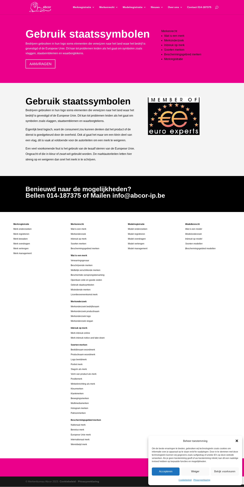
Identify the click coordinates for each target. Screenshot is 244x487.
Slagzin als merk (79, 369)
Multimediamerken (80, 403)
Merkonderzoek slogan (82, 321)
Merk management (22, 253)
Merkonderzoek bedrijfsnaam (85, 306)
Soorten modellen (194, 243)
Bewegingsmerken (80, 398)
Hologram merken (79, 408)
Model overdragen (137, 239)
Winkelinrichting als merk (83, 384)
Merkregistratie (82, 7)
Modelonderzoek (193, 234)
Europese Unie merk (81, 434)
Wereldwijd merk (79, 444)
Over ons (173, 7)
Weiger (195, 471)
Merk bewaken (20, 239)
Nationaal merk (78, 425)
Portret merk (77, 364)
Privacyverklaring (201, 480)
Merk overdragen (21, 243)
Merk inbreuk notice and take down (88, 338)
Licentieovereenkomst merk (84, 294)
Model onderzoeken (137, 229)
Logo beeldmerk (79, 359)
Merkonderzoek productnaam (85, 311)
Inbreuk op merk (174, 45)
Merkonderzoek (174, 40)
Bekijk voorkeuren (224, 471)
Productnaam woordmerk (83, 354)
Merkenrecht (106, 7)
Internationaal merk (80, 439)
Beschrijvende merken (82, 265)
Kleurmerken (77, 388)
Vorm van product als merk (83, 374)
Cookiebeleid (185, 480)
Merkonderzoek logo (81, 316)
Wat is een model (193, 229)
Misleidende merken (81, 289)
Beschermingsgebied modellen (200, 248)
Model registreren (136, 234)
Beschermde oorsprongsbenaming (87, 275)
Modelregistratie (133, 7)
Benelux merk (77, 429)
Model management (137, 248)
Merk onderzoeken (22, 229)
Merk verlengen (21, 248)
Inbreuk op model (193, 239)
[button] (237, 441)
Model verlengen (136, 243)
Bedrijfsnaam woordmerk (83, 349)
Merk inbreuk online (80, 333)
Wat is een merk (174, 35)
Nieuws (155, 7)
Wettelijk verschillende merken (85, 270)
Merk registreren (21, 234)
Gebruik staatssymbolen (82, 285)
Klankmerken (77, 393)
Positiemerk (76, 379)
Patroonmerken (78, 413)
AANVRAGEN (40, 64)
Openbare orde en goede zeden (86, 280)
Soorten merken (174, 49)
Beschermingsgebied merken (182, 54)
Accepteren (165, 471)
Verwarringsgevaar (80, 260)
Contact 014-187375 (199, 7)
